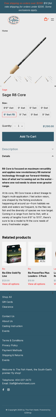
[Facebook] (3, 389)
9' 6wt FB (9, 114)
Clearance (7, 306)
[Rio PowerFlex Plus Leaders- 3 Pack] (40, 254)
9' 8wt (34, 114)
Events (5, 331)
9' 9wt (45, 114)
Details (6, 156)
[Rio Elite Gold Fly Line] (14, 254)
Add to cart (28, 136)
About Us (7, 321)
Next (52, 292)
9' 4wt (21, 107)
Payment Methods (12, 350)
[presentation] (7, 79)
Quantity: (7, 125)
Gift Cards (7, 301)
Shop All (7, 297)
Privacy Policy (10, 345)
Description (10, 149)
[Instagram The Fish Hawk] (8, 389)
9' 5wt (33, 107)
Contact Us (8, 316)
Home (5, 31)
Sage (4, 89)
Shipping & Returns (12, 355)
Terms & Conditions (12, 340)
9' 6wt (44, 107)
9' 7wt (22, 114)
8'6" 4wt (8, 107)
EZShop (28, 412)
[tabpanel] (28, 55)
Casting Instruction (12, 326)
